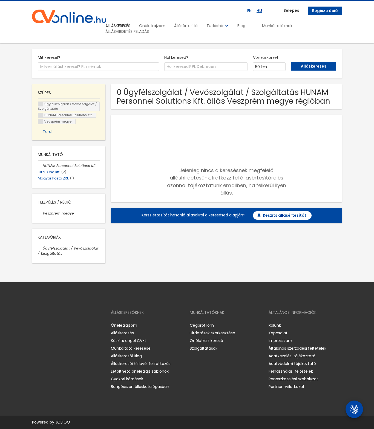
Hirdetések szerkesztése (212, 333)
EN (249, 10)
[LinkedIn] (54, 325)
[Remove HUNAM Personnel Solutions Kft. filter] (40, 165)
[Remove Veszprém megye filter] (40, 213)
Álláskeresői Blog (126, 356)
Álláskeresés (122, 333)
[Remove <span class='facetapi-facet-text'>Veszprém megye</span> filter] (40, 121)
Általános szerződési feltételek (297, 348)
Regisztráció (325, 10)
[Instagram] (45, 325)
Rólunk (275, 325)
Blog (241, 25)
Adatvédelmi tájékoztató (292, 363)
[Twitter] (62, 325)
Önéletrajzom (152, 25)
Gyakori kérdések (127, 379)
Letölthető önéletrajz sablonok (140, 371)
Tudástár (215, 25)
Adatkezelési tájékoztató (292, 356)
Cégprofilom (202, 325)
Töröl (47, 131)
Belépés (291, 10)
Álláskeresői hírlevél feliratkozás (141, 363)
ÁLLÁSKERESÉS (117, 25)
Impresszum (280, 340)
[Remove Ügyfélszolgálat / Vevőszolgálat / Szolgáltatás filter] (40, 248)
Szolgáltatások (203, 348)
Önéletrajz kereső (206, 340)
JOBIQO (62, 422)
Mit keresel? (49, 57)
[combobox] (98, 66)
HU (259, 10)
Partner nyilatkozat (286, 386)
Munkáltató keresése (131, 348)
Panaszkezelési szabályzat (293, 379)
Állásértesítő (186, 25)
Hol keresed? (176, 57)
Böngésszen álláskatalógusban (140, 386)
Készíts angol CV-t (128, 340)
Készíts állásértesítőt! (285, 215)
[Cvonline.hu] (69, 16)
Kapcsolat (278, 333)
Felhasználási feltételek (291, 371)
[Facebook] (36, 325)
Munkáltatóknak (277, 25)
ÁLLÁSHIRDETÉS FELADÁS (127, 31)
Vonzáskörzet (265, 57)
